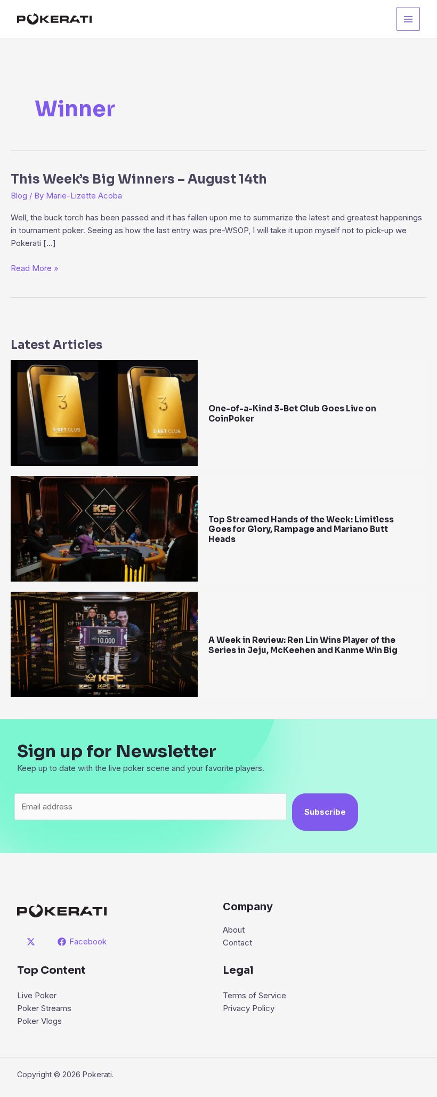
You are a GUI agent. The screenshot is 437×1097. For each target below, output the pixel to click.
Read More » (35, 269)
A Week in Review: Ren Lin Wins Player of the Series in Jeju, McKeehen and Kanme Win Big (303, 645)
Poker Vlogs (39, 1021)
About (234, 930)
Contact (237, 942)
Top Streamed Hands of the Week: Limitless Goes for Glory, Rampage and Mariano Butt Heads (301, 529)
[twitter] (32, 941)
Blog (19, 195)
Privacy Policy (248, 1008)
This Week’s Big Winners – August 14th (139, 179)
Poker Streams (44, 1008)
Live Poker (36, 995)
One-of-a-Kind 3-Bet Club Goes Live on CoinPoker (292, 413)
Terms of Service (254, 995)
